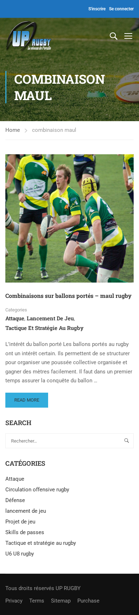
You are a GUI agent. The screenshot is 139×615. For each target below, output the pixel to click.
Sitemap (61, 601)
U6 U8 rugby (19, 554)
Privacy (13, 601)
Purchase (88, 601)
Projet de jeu (20, 521)
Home (12, 130)
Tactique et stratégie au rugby (44, 327)
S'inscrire (96, 8)
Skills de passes (24, 532)
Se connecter (121, 8)
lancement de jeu (50, 318)
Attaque (14, 318)
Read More (31, 398)
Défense (15, 500)
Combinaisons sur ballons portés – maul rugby (68, 295)
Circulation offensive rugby (37, 489)
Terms (36, 601)
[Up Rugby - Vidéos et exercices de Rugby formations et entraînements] (28, 35)
